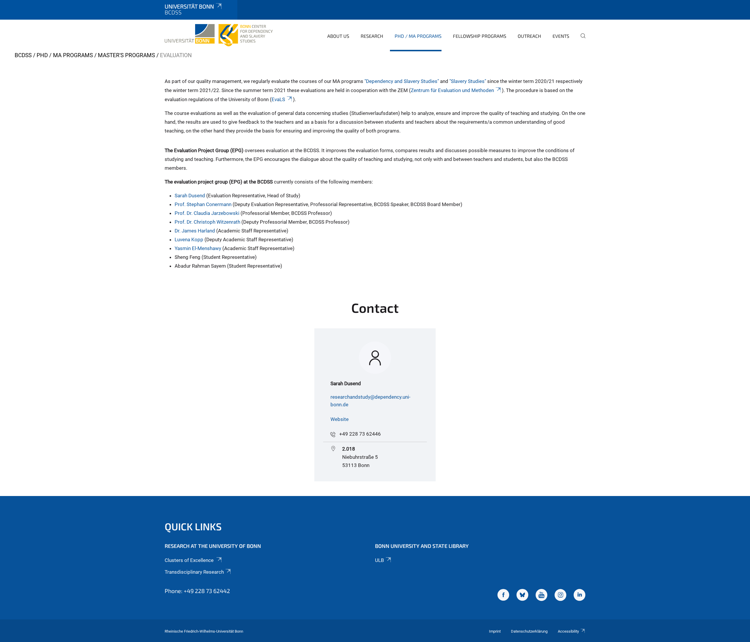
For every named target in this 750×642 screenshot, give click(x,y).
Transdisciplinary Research (194, 572)
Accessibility (568, 631)
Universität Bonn (189, 6)
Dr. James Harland (195, 231)
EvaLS (278, 99)
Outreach (529, 36)
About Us (338, 36)
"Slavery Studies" (467, 81)
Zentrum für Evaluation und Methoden (452, 90)
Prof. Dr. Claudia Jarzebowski (207, 213)
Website (339, 419)
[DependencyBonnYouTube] (541, 596)
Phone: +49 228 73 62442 (197, 590)
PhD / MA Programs (418, 36)
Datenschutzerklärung (529, 631)
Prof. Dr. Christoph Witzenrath (207, 222)
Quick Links (193, 526)
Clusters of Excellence (190, 560)
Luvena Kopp (189, 239)
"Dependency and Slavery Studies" (401, 81)
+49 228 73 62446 (360, 434)
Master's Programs (126, 55)
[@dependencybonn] (560, 596)
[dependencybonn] (579, 596)
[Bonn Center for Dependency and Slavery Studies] (219, 35)
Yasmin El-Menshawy (198, 248)
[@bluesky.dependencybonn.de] (522, 596)
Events (561, 36)
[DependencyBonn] (503, 596)
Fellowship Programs (479, 36)
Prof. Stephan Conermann (203, 204)
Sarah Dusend (190, 195)
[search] (580, 39)
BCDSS (23, 55)
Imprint (495, 631)
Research (372, 36)
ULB (379, 560)
